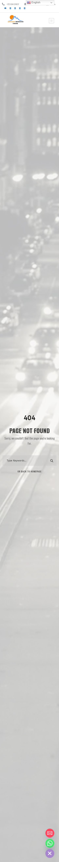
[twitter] (19, 8)
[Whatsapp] (49, 843)
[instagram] (24, 8)
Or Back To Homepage (29, 471)
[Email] (49, 833)
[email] (5, 8)
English (35, 2)
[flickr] (15, 8)
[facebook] (10, 8)
